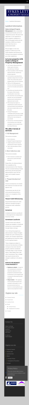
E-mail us (7, 335)
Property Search (11, 297)
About (8, 304)
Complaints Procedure (14, 308)
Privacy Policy (12, 306)
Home (7, 21)
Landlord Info (10, 302)
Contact (9, 311)
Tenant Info (10, 299)
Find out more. (11, 375)
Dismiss (10, 377)
